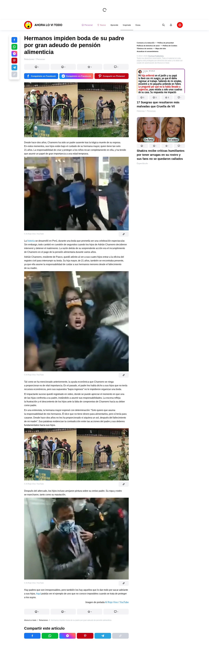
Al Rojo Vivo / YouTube (117, 602)
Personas (151, 111)
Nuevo (103, 25)
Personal (88, 25)
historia (31, 241)
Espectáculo (142, 163)
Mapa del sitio (160, 48)
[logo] (43, 25)
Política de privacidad (165, 43)
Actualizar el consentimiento (147, 51)
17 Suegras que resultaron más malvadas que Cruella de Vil (158, 104)
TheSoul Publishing (155, 56)
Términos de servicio (145, 48)
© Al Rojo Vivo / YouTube (34, 234)
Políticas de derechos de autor (148, 46)
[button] (142, 97)
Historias (141, 111)
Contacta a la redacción (146, 43)
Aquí (38, 593)
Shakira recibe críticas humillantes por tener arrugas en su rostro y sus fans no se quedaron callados (160, 154)
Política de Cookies (170, 46)
